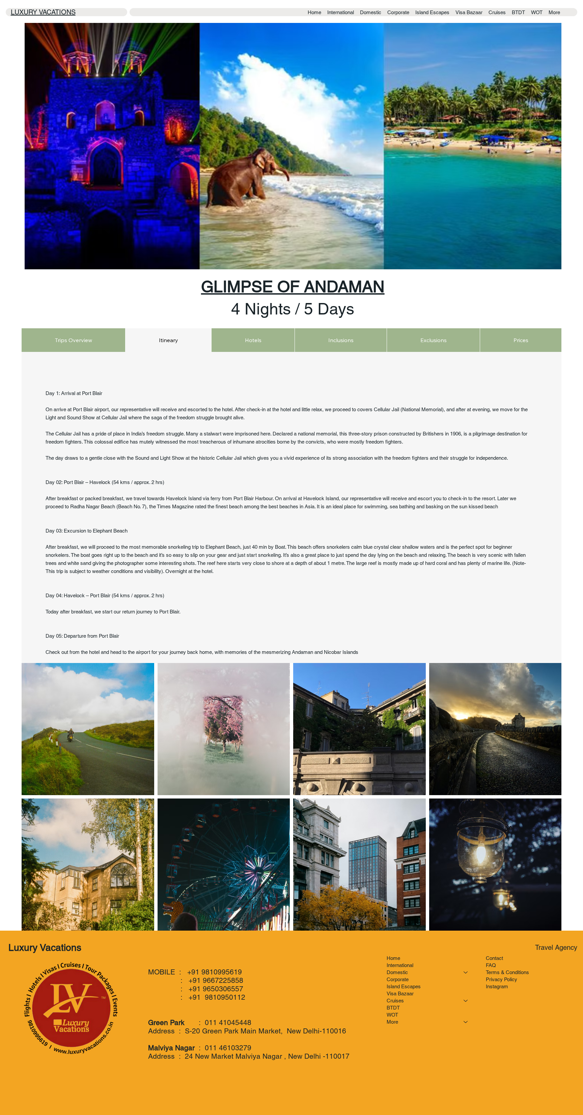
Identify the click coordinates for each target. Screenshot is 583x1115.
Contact (494, 958)
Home (393, 958)
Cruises (395, 1000)
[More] (465, 1021)
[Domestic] (465, 972)
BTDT (393, 1008)
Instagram (497, 986)
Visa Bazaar (400, 993)
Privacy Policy (501, 979)
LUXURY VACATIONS (43, 12)
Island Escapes (404, 986)
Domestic (397, 972)
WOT (392, 1015)
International (400, 965)
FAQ (491, 965)
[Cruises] (465, 1000)
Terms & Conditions (507, 972)
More (392, 1022)
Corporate (398, 979)
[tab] (73, 340)
